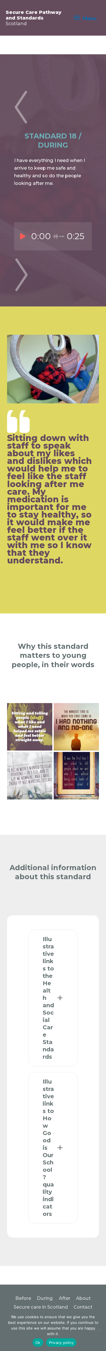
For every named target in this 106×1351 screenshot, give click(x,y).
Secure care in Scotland (41, 1307)
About (83, 1298)
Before (23, 1298)
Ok (37, 1342)
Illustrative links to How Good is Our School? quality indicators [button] (48, 1147)
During (45, 1298)
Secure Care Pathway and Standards (33, 17)
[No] (99, 1330)
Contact (82, 1307)
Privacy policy (61, 1342)
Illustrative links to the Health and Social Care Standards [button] (48, 998)
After (64, 1298)
